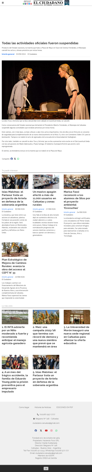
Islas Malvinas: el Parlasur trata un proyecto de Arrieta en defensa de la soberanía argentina (14, 198)
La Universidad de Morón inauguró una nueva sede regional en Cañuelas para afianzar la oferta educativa (77, 335)
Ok (46, 468)
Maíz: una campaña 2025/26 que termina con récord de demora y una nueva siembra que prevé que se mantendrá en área (45, 336)
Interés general (8, 54)
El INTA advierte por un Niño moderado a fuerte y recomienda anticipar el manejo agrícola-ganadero (15, 335)
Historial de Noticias (43, 407)
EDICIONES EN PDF (64, 407)
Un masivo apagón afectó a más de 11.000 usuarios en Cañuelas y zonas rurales (44, 198)
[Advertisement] (46, 22)
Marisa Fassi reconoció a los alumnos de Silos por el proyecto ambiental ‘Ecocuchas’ (77, 199)
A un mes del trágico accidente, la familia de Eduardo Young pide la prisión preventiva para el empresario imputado (15, 381)
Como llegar (24, 407)
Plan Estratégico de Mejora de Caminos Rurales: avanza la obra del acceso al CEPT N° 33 (14, 266)
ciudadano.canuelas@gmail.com (46, 423)
